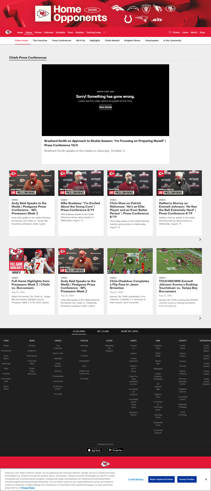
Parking (182, 366)
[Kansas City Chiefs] (105, 464)
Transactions (6, 351)
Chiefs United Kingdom (206, 381)
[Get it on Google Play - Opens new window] (115, 451)
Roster (6, 345)
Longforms (31, 351)
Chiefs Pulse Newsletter (32, 371)
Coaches (6, 373)
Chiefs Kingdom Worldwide (158, 376)
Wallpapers (158, 368)
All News (32, 345)
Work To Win (58, 353)
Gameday (84, 345)
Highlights (58, 358)
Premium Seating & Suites (183, 381)
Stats (6, 368)
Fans (84, 366)
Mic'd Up (58, 371)
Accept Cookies (186, 479)
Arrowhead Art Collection (133, 391)
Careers (133, 353)
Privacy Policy (28, 488)
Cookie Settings (135, 479)
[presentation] (200, 239)
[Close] (206, 479)
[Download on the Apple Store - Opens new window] (94, 450)
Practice (84, 356)
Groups (182, 361)
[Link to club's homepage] (8, 32)
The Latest (58, 394)
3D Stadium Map (158, 386)
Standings (6, 363)
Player (84, 351)
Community (58, 381)
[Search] (170, 32)
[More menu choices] (104, 32)
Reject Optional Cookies (161, 479)
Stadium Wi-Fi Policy (133, 368)
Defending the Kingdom (109, 348)
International (32, 356)
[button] (105, 107)
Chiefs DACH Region (206, 348)
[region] (105, 479)
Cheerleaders (58, 376)
